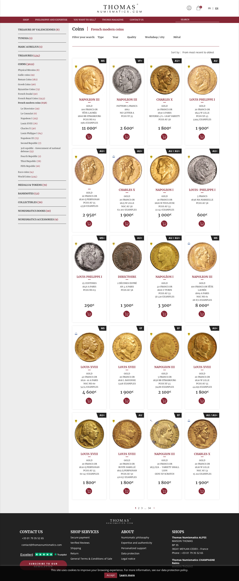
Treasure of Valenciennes (38, 29)
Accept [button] (111, 575)
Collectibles (30, 202)
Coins (26, 64)
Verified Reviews (80, 542)
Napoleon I (29, 118)
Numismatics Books (34, 210)
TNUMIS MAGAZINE (113, 19)
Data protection (130, 553)
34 (149, 508)
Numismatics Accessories (38, 219)
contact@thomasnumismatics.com (42, 544)
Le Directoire (30, 108)
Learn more (127, 575)
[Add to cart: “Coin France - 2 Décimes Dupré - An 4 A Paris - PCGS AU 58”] (126, 314)
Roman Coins (27, 79)
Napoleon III (30, 138)
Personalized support (133, 548)
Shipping (76, 548)
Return (75, 553)
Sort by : (176, 52)
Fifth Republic (30, 166)
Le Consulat (29, 113)
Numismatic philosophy (135, 537)
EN (216, 8)
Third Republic (31, 161)
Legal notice (128, 558)
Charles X (28, 128)
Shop (26, 19)
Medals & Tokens (32, 184)
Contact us (136, 19)
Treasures (29, 55)
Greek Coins (27, 84)
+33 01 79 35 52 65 (33, 538)
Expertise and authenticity (136, 542)
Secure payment (80, 537)
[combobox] (200, 52)
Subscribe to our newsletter (43, 565)
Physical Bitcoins (28, 70)
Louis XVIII (29, 123)
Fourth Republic (31, 156)
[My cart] (198, 8)
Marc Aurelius (30, 46)
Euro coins (26, 172)
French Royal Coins (31, 98)
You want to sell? (85, 19)
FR (209, 8)
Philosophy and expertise (51, 19)
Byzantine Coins (29, 89)
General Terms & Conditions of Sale (91, 558)
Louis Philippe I (31, 133)
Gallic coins (26, 75)
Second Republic (31, 143)
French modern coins (32, 102)
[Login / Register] (189, 8)
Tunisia (25, 38)
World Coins (27, 176)
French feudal (27, 94)
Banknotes (28, 193)
